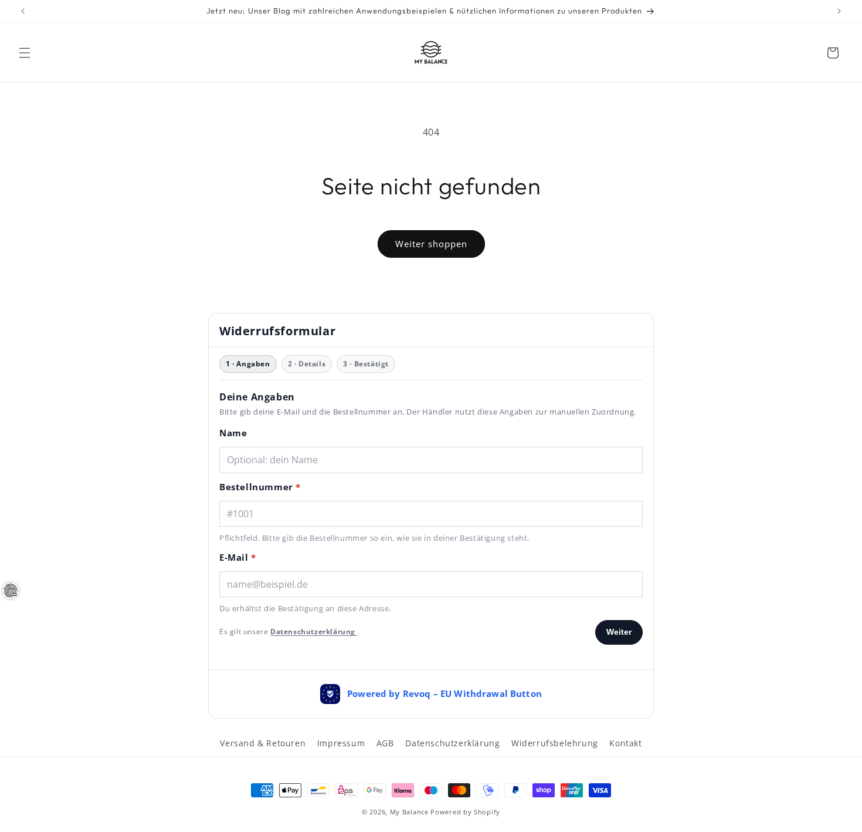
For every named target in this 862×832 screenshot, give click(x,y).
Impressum (341, 743)
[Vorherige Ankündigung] (23, 11)
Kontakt (625, 743)
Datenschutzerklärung (452, 743)
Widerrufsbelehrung (554, 743)
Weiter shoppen (431, 244)
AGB (385, 743)
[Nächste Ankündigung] (839, 11)
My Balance (409, 811)
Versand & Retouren (263, 743)
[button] (25, 53)
